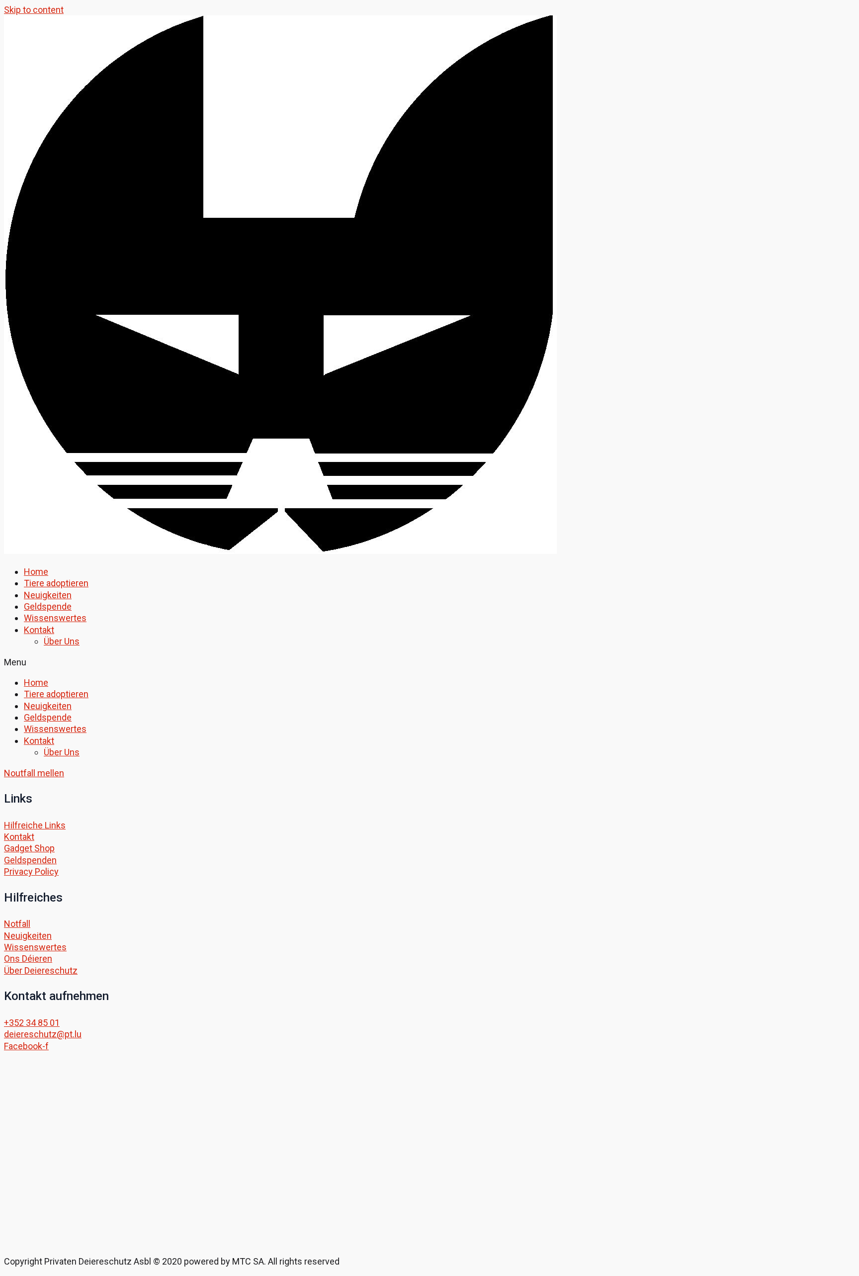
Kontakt (39, 630)
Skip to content (34, 9)
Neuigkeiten (48, 595)
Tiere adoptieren (56, 583)
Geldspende (48, 606)
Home (36, 571)
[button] (429, 662)
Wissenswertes (55, 618)
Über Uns (62, 641)
